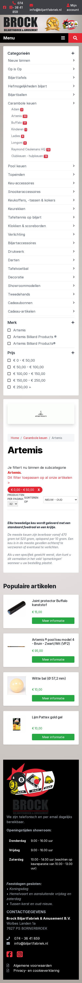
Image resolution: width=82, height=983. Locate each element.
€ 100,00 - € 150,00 (29, 374)
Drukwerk (16, 251)
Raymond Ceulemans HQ (30, 149)
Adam (16, 109)
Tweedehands (19, 294)
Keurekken (16, 209)
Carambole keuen (22, 103)
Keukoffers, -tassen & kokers (31, 200)
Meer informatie (53, 620)
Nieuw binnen (19, 60)
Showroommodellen (24, 286)
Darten (13, 260)
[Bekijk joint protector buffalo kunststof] (17, 608)
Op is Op (15, 69)
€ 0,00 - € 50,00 (22, 490)
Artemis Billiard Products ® (35, 337)
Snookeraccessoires (24, 192)
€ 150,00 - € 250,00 (29, 380)
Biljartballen (17, 95)
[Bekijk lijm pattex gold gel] (17, 724)
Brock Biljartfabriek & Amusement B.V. (39, 918)
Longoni (18, 142)
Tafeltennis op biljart (24, 217)
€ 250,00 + (22, 387)
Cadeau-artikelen (21, 311)
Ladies (17, 136)
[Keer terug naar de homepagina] (20, 23)
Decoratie (16, 277)
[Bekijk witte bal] (17, 685)
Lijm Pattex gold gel (47, 717)
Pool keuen (17, 166)
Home (15, 438)
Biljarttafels (17, 77)
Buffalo (18, 122)
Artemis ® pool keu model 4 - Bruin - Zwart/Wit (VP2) (53, 641)
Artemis (18, 116)
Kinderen (18, 129)
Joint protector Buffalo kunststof (49, 603)
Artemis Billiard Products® (34, 343)
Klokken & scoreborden (27, 226)
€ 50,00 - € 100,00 (28, 367)
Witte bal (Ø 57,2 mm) (49, 678)
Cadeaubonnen (20, 303)
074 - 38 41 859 (17, 7)
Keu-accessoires (21, 183)
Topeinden (16, 174)
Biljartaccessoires (22, 243)
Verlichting (16, 234)
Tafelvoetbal (18, 268)
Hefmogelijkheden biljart (27, 86)
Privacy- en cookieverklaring (36, 970)
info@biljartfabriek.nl (46, 9)
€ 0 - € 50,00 (24, 360)
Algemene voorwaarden (32, 965)
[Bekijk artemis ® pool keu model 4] (17, 647)
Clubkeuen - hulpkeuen (29, 156)
